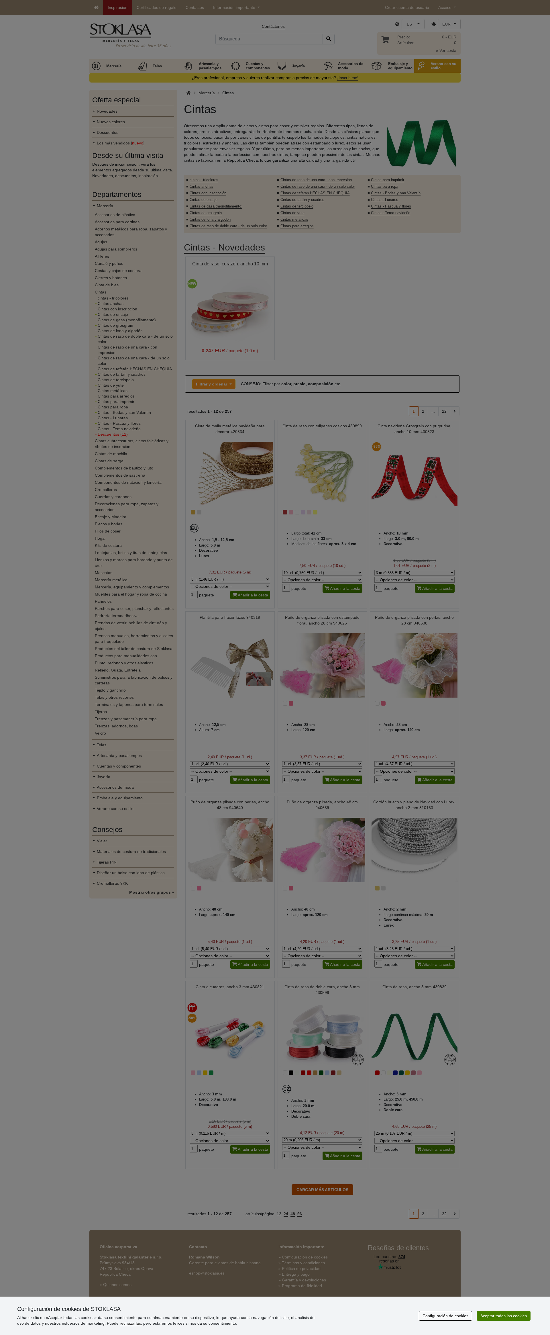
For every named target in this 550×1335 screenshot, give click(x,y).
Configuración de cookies (445, 1316)
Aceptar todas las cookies (503, 1316)
